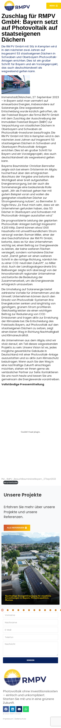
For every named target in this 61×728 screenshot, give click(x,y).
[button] (2, 610)
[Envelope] (19, 709)
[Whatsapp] (26, 709)
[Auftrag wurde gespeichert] (30, 568)
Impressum (8, 719)
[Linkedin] (13, 709)
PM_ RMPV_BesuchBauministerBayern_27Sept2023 (28, 478)
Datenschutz (20, 719)
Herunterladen (10, 482)
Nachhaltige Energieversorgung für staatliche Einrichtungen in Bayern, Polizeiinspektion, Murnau (28, 598)
